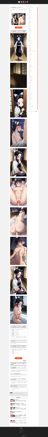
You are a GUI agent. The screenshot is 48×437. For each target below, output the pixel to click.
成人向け (11, 394)
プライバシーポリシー (22, 430)
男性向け (15, 394)
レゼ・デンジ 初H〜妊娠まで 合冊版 (15, 388)
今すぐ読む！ (18, 27)
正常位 (13, 394)
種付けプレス (18, 394)
